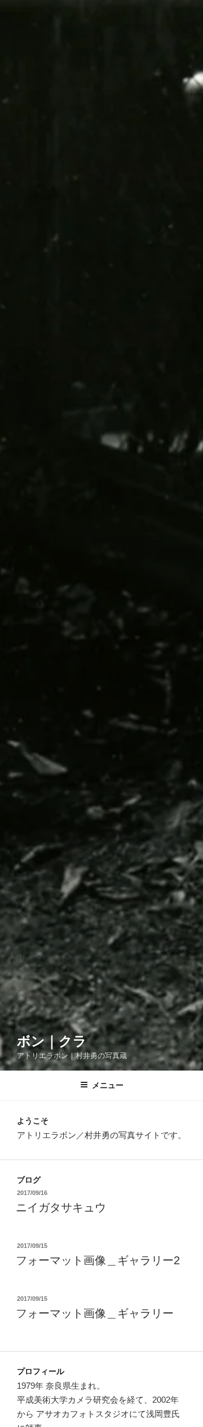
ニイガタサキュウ (61, 1207)
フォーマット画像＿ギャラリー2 (98, 1260)
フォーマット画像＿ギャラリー (95, 1313)
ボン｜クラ (52, 1041)
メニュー (107, 1085)
